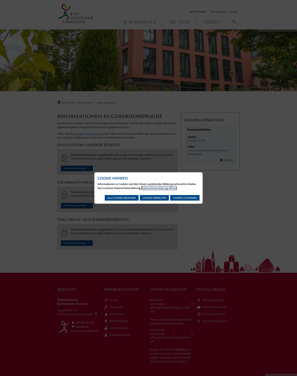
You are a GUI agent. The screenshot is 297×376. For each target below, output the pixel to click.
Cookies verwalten (154, 197)
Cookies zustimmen (185, 197)
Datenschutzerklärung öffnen (159, 188)
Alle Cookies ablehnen (122, 197)
